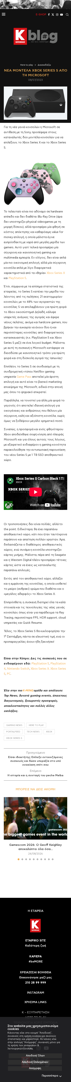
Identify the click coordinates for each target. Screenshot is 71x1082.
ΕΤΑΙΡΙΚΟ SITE (35, 940)
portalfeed (13, 732)
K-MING (27, 690)
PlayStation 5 (17, 278)
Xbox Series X (56, 273)
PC (9, 673)
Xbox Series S (14, 738)
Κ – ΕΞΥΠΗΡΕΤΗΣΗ (35, 1012)
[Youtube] (61, 14)
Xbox (49, 732)
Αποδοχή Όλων (35, 1055)
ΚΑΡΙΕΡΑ (35, 956)
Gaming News (14, 725)
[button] (7, 828)
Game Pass (24, 376)
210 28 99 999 (35, 982)
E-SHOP (41, 14)
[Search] (67, 14)
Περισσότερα (50, 1076)
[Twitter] (52, 14)
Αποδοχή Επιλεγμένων (35, 1062)
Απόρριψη (35, 1068)
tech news (33, 732)
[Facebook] (49, 14)
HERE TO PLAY (36, 725)
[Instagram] (57, 14)
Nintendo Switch (18, 668)
